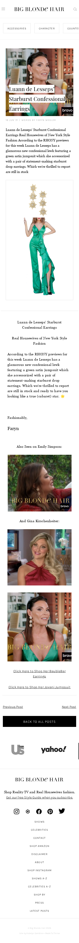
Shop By (39, 894)
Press (39, 902)
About (39, 862)
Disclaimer (39, 854)
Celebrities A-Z (39, 886)
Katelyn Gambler (35, 933)
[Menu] (3, 9)
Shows (39, 821)
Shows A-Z (39, 878)
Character (47, 28)
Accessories (16, 28)
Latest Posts (39, 910)
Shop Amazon (40, 846)
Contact (39, 837)
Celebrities (39, 829)
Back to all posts (39, 722)
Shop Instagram (39, 870)
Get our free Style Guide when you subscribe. (39, 797)
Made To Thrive (52, 933)
